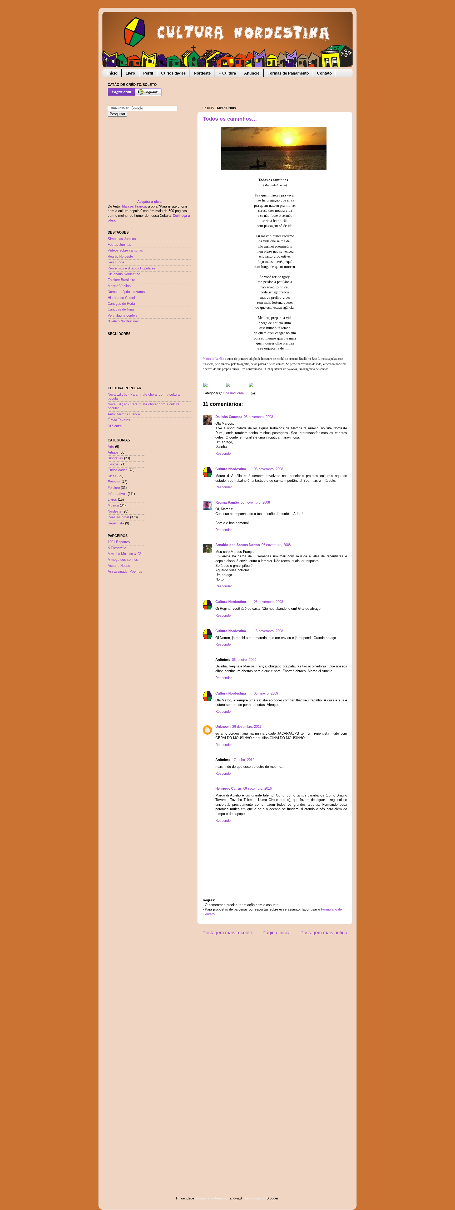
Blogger (272, 1198)
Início (112, 73)
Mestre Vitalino (119, 286)
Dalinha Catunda (228, 417)
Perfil (148, 73)
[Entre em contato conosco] (251, 386)
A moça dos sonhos (123, 560)
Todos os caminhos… (230, 119)
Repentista (116, 523)
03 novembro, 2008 (258, 417)
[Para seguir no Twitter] (228, 386)
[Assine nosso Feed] (205, 386)
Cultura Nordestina (230, 469)
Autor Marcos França (124, 414)
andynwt (236, 1198)
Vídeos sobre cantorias (125, 250)
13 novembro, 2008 (268, 631)
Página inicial (276, 932)
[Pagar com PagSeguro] (135, 95)
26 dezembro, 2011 (246, 727)
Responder (223, 453)
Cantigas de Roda (121, 304)
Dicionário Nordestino (124, 274)
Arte (111, 447)
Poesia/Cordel (234, 393)
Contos (113, 464)
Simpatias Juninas (122, 239)
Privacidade (185, 1198)
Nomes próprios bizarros (126, 292)
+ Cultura (227, 73)
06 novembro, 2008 (276, 545)
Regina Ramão (227, 502)
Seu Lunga (116, 262)
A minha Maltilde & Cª (124, 554)
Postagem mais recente (227, 932)
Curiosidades (173, 73)
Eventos (114, 482)
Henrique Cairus (228, 788)
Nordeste (202, 73)
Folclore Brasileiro (121, 280)
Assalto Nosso (119, 566)
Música (113, 505)
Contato (324, 73)
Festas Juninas (119, 245)
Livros (112, 499)
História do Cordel (121, 298)
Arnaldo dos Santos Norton (237, 545)
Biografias (115, 458)
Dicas (112, 476)
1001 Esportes (119, 542)
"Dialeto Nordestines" (124, 321)
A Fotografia (117, 548)
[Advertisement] (264, 89)
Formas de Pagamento (288, 73)
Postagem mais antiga (323, 932)
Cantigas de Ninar (121, 309)
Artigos (113, 452)
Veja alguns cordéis (122, 315)
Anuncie (251, 73)
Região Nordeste (120, 256)
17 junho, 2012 (243, 760)
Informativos (117, 494)
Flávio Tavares (119, 420)
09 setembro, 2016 (257, 788)
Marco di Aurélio (213, 359)
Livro (130, 73)
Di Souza (115, 426)
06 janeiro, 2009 (244, 660)
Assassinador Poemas (125, 571)
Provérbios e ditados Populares (131, 268)
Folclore (114, 488)
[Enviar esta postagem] (252, 393)
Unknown (223, 727)
